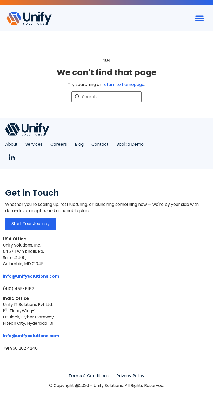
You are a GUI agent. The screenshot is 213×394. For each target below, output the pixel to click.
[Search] (77, 97)
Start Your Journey (30, 224)
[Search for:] (106, 96)
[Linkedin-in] (11, 157)
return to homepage (123, 84)
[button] (199, 18)
